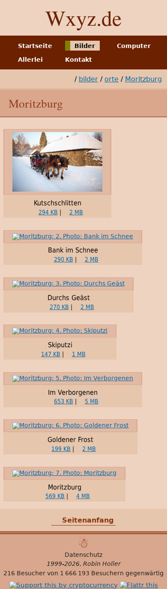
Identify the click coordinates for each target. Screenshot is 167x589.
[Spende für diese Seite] (63, 585)
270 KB (59, 307)
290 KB (63, 259)
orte (111, 79)
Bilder (85, 45)
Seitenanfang (87, 520)
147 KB (50, 354)
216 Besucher (24, 573)
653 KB (63, 401)
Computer (134, 45)
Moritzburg (143, 79)
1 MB (79, 354)
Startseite (35, 45)
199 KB (61, 448)
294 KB (48, 212)
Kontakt (78, 59)
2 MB (76, 212)
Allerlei (30, 59)
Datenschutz (83, 554)
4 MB (83, 496)
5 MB (91, 401)
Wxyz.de (83, 17)
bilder (88, 79)
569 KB (55, 496)
